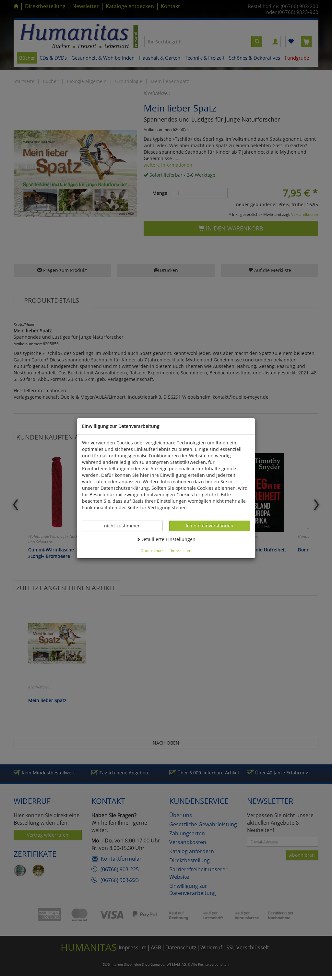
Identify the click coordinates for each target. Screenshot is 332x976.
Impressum (181, 550)
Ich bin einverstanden (209, 525)
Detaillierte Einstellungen (168, 539)
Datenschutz (152, 550)
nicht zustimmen (126, 525)
